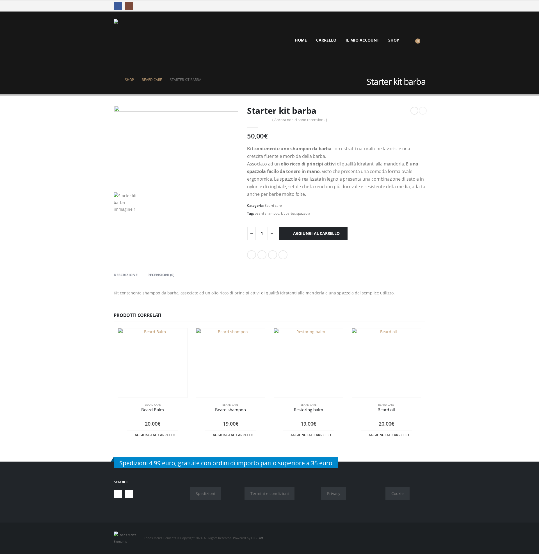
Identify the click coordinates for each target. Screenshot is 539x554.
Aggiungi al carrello (316, 233)
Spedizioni (205, 493)
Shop (393, 40)
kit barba (288, 213)
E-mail (282, 254)
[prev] (414, 111)
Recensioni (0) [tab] (160, 274)
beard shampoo (267, 213)
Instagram (129, 494)
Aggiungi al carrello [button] (155, 435)
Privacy (333, 493)
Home (301, 40)
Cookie (397, 493)
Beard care (273, 205)
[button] (411, 40)
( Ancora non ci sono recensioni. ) (299, 119)
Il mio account (362, 40)
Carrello (326, 40)
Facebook (251, 254)
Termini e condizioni (269, 493)
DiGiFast (257, 538)
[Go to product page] (152, 363)
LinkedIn (272, 254)
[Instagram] (129, 6)
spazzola (303, 213)
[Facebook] (118, 6)
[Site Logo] (135, 40)
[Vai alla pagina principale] (115, 79)
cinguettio (261, 254)
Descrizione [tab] (126, 274)
